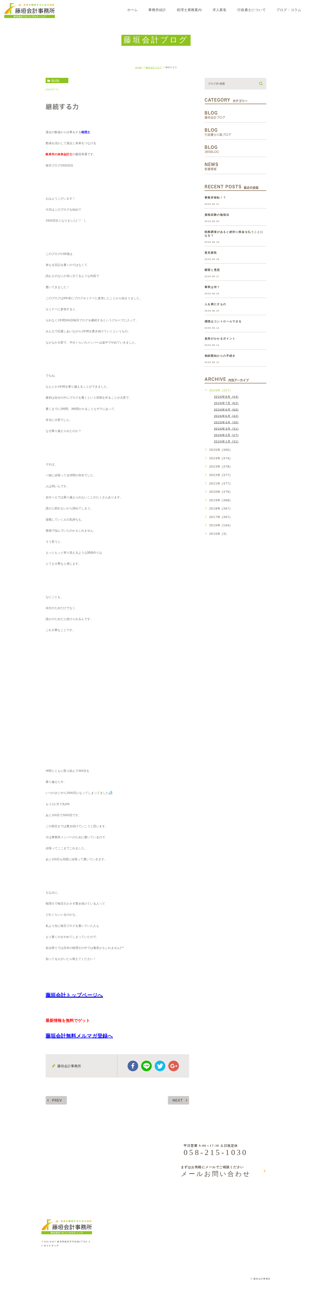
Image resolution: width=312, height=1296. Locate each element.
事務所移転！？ (215, 197)
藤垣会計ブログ (154, 67)
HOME (138, 67)
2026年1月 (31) (226, 441)
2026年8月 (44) (226, 396)
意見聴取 (211, 252)
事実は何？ (212, 287)
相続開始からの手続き (220, 355)
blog (55, 80)
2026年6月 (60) (226, 409)
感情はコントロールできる (223, 321)
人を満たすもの (215, 304)
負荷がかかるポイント (220, 338)
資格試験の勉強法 (217, 214)
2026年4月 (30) (226, 422)
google (173, 1066)
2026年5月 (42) (226, 416)
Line (146, 1066)
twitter (160, 1066)
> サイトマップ (50, 1246)
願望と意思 (212, 269)
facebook (133, 1066)
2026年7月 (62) (226, 403)
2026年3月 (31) (226, 428)
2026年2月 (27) (226, 435)
